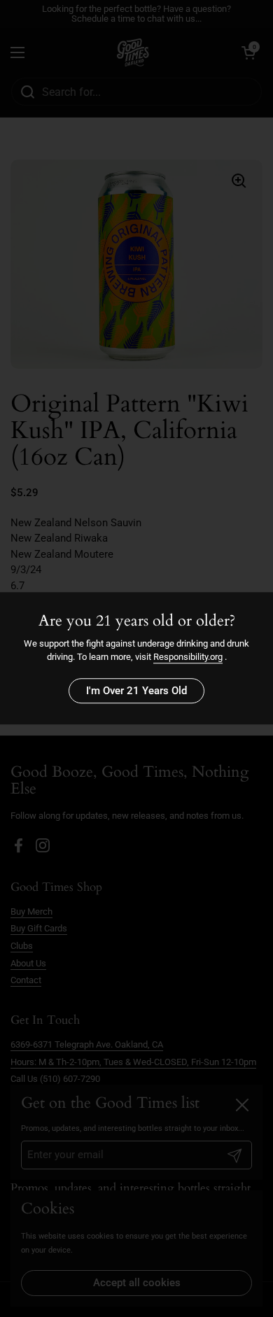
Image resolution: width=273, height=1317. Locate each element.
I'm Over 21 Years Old (136, 690)
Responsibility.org (188, 657)
